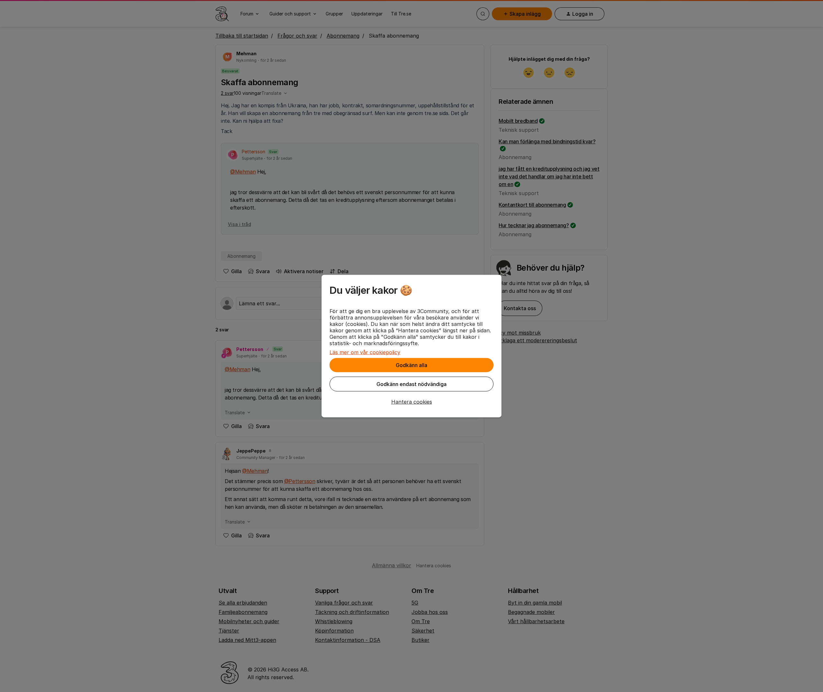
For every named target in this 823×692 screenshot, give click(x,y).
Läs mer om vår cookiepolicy (365, 352)
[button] (411, 401)
